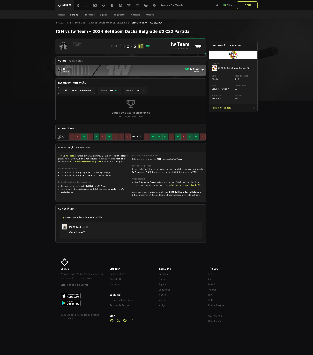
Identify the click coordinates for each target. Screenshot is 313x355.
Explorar (165, 269)
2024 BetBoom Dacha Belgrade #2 (108, 23)
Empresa (115, 269)
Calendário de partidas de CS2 (186, 185)
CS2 (69, 23)
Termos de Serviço (120, 305)
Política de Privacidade (122, 300)
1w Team (70, 156)
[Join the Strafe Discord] (112, 320)
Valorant (212, 289)
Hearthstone (215, 321)
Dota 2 (211, 284)
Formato (239, 95)
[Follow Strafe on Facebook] (123, 320)
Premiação (217, 95)
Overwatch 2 (215, 316)
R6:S (210, 295)
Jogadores (165, 289)
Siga (112, 316)
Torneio (216, 63)
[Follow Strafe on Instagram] (130, 320)
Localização (240, 85)
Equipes (163, 284)
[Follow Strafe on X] (117, 320)
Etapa (214, 85)
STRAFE (65, 269)
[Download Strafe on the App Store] (83, 296)
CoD (210, 300)
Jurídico (115, 295)
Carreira (114, 284)
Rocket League (216, 305)
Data (214, 76)
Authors (163, 300)
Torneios (80, 23)
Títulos (213, 269)
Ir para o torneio (221, 108)
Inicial (59, 23)
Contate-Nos (116, 279)
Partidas (163, 274)
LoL (210, 279)
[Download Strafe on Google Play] (83, 303)
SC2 (210, 310)
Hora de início (241, 76)
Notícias (163, 295)
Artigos (163, 305)
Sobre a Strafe (117, 274)
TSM (60, 156)
